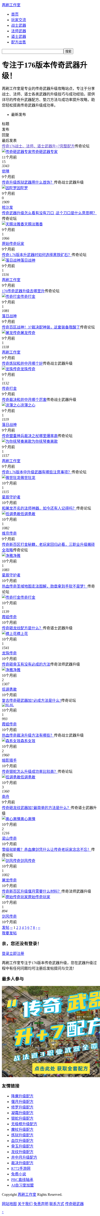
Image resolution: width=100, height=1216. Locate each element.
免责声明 (40, 1204)
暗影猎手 (9, 760)
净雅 (16, 556)
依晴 (5, 171)
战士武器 (18, 25)
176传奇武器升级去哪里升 (23, 291)
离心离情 (27, 819)
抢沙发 (7, 207)
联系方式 (56, 1204)
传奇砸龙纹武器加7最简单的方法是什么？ (36, 808)
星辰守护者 (11, 497)
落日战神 (27, 260)
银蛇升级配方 (22, 1118)
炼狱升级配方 (22, 1135)
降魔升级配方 (22, 1096)
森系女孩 (27, 741)
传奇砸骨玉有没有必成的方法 (26, 664)
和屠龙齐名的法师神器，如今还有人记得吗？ (39, 508)
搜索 (68, 51)
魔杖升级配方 (22, 1129)
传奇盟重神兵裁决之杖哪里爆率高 (30, 436)
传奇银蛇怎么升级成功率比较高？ (30, 772)
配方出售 (18, 42)
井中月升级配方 (24, 1157)
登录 (5, 954)
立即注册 (16, 954)
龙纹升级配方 (22, 1152)
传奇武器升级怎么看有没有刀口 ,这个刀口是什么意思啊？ (49, 213)
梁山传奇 (9, 838)
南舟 (5, 797)
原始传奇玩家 (13, 244)
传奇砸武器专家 (45, 152)
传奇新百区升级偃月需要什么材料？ (31, 891)
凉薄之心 (27, 405)
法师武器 (18, 31)
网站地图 (9, 1204)
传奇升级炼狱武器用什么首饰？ (28, 182)
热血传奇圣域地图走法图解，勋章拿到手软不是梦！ (44, 586)
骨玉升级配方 (22, 1146)
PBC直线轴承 (22, 1180)
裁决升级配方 (22, 1163)
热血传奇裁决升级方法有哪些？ (28, 735)
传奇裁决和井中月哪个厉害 (24, 400)
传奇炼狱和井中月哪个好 (22, 363)
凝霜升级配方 (22, 1113)
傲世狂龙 (27, 478)
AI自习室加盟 (22, 1185)
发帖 (5, 928)
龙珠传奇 (27, 369)
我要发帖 (9, 933)
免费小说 (18, 1174)
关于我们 (25, 1204)
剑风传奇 (27, 861)
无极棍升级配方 (24, 1124)
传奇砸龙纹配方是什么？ (22, 628)
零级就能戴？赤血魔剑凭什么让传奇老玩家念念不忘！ (46, 850)
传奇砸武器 (74, 1204)
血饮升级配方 (22, 1141)
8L (12, 705)
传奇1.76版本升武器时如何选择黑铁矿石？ (37, 255)
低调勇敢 (27, 514)
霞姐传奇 (9, 617)
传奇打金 (27, 297)
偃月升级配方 (22, 1102)
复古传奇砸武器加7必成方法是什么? (31, 700)
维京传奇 (9, 533)
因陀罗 (22, 188)
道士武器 (18, 37)
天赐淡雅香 (33, 224)
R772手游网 (20, 1168)
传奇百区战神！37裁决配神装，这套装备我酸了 (41, 327)
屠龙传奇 (27, 333)
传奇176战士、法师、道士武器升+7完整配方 (38, 146)
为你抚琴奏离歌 (45, 441)
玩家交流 (18, 20)
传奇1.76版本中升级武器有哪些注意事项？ (37, 472)
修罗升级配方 (22, 1107)
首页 (15, 14)
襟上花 (22, 634)
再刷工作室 (11, 5)
